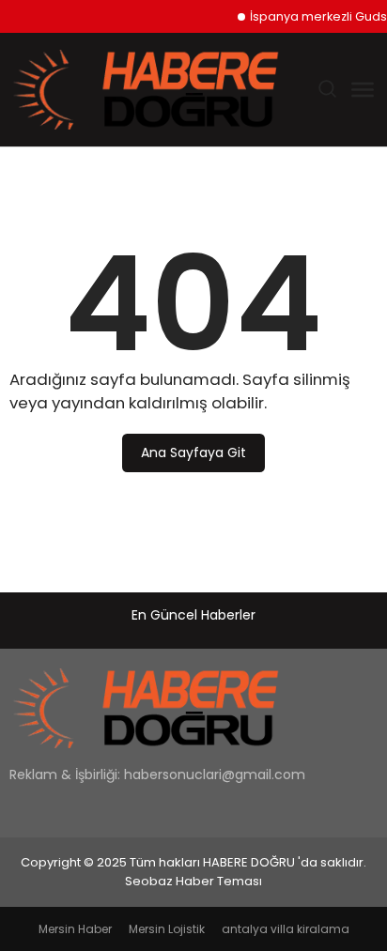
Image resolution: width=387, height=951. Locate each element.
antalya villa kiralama (285, 929)
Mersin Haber (75, 929)
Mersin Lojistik (167, 929)
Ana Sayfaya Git (193, 452)
